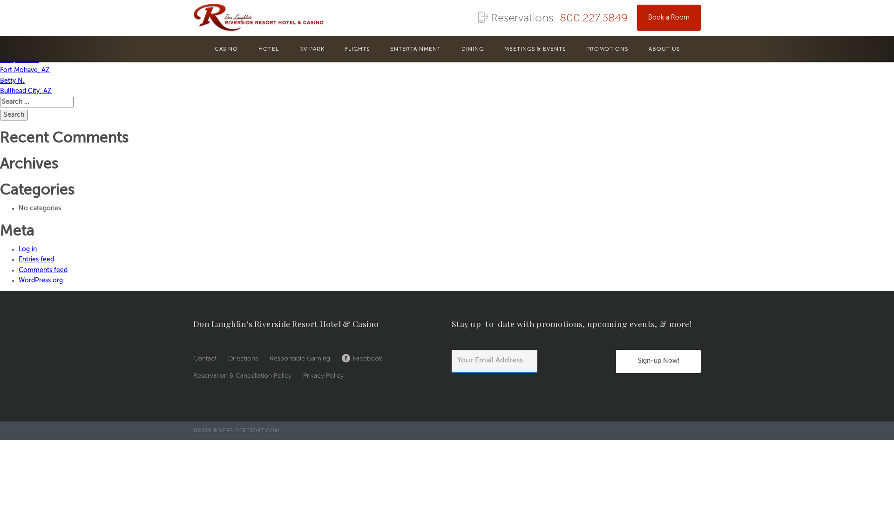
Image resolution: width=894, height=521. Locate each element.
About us (664, 49)
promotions (607, 49)
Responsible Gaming (300, 358)
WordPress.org (41, 280)
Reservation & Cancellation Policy (242, 376)
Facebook (367, 358)
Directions (243, 358)
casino (226, 49)
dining (472, 49)
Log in (28, 249)
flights (357, 49)
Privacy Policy (323, 376)
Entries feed (36, 259)
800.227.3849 (594, 18)
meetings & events (535, 49)
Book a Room (669, 17)
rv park (312, 49)
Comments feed (43, 270)
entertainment (415, 49)
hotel (268, 49)
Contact (205, 358)
